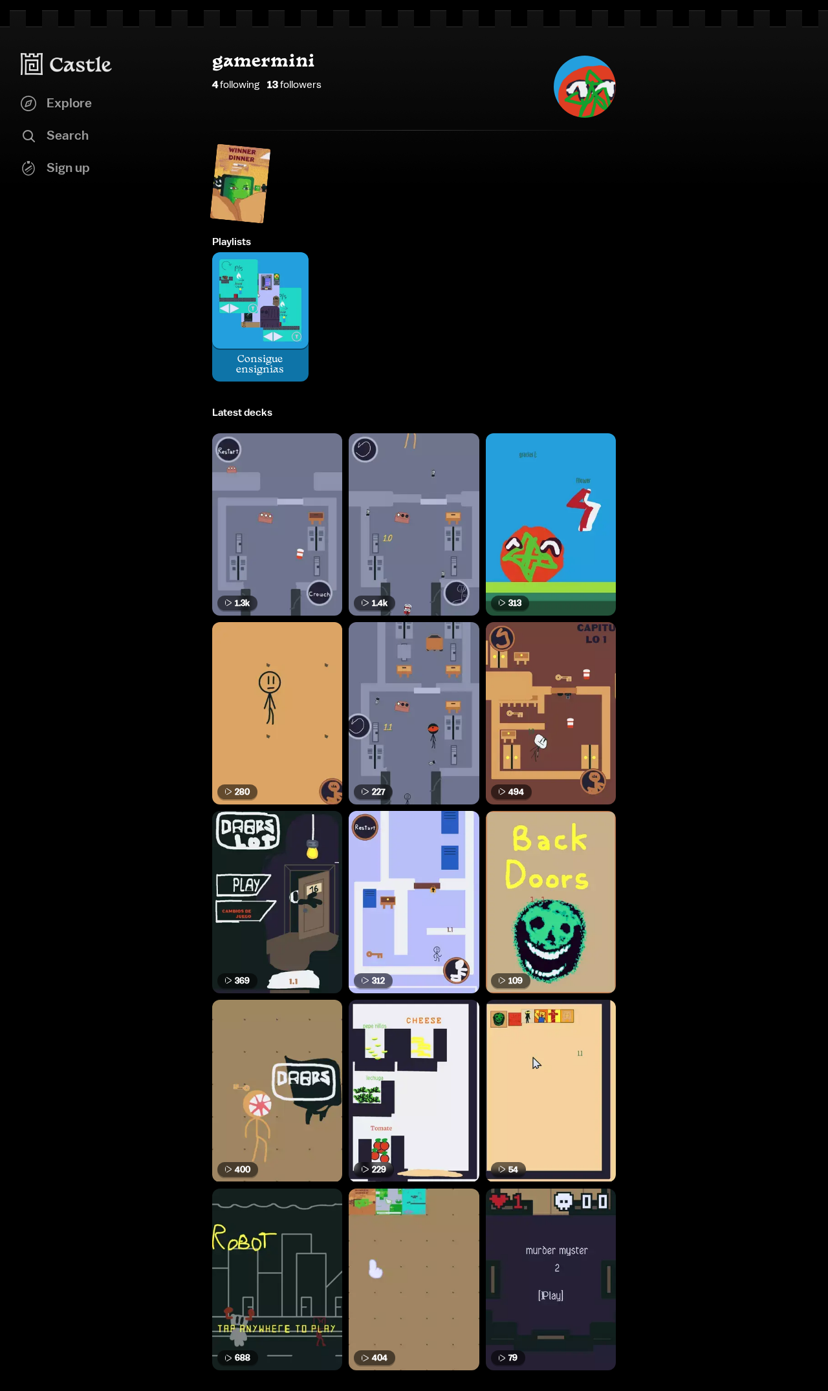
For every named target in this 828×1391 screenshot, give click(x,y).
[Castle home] (67, 64)
